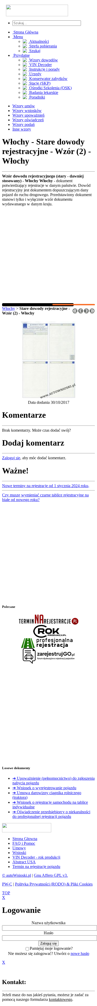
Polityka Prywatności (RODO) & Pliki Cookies (54, 884)
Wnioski (19, 852)
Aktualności (38, 41)
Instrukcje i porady (44, 69)
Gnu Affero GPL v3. (51, 875)
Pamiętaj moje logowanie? (51, 948)
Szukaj (34, 51)
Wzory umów (23, 106)
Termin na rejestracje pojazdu (36, 866)
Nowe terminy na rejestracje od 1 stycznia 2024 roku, (45, 486)
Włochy (8, 308)
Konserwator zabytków (48, 78)
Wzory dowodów (43, 60)
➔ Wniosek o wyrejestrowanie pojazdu (44, 788)
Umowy (19, 848)
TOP (6, 893)
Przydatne (21, 55)
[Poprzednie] (81, 312)
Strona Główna (25, 32)
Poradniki (36, 97)
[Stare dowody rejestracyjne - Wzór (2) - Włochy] (48, 397)
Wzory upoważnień (28, 115)
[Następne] (86, 312)
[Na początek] (75, 312)
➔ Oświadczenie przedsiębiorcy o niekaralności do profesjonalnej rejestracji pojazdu (51, 814)
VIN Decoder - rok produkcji (36, 857)
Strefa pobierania (42, 46)
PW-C (7, 884)
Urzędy (34, 74)
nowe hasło (80, 953)
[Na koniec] (92, 312)
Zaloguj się (11, 458)
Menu (17, 37)
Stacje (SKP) (39, 83)
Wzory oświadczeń (28, 120)
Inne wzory (21, 129)
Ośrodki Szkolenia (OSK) (50, 88)
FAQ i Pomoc (23, 843)
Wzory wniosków (27, 110)
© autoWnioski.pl (16, 875)
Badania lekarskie (43, 92)
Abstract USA (24, 862)
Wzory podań (23, 124)
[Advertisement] (48, 254)
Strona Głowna (24, 838)
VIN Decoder (40, 64)
